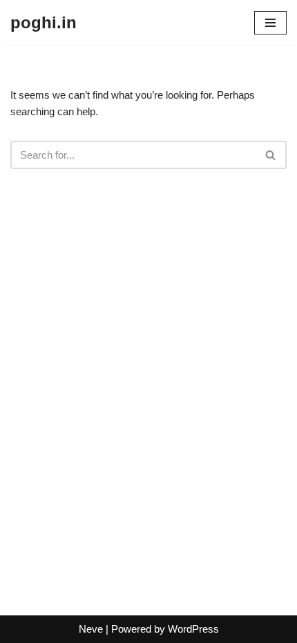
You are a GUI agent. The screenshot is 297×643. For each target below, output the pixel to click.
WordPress (193, 629)
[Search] (271, 155)
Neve (91, 629)
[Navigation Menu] (270, 22)
